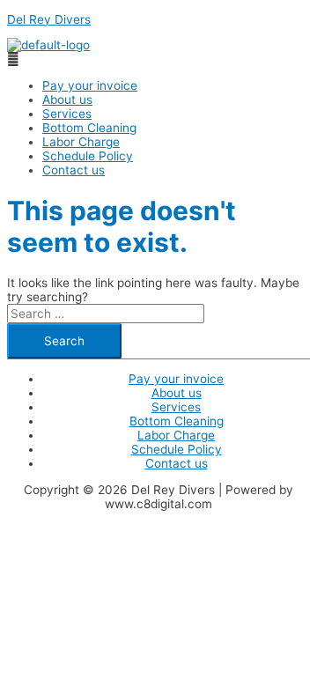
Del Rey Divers (49, 19)
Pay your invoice (89, 85)
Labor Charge (81, 142)
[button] (158, 59)
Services (67, 114)
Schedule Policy (87, 156)
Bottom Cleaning (89, 128)
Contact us (73, 170)
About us (67, 99)
